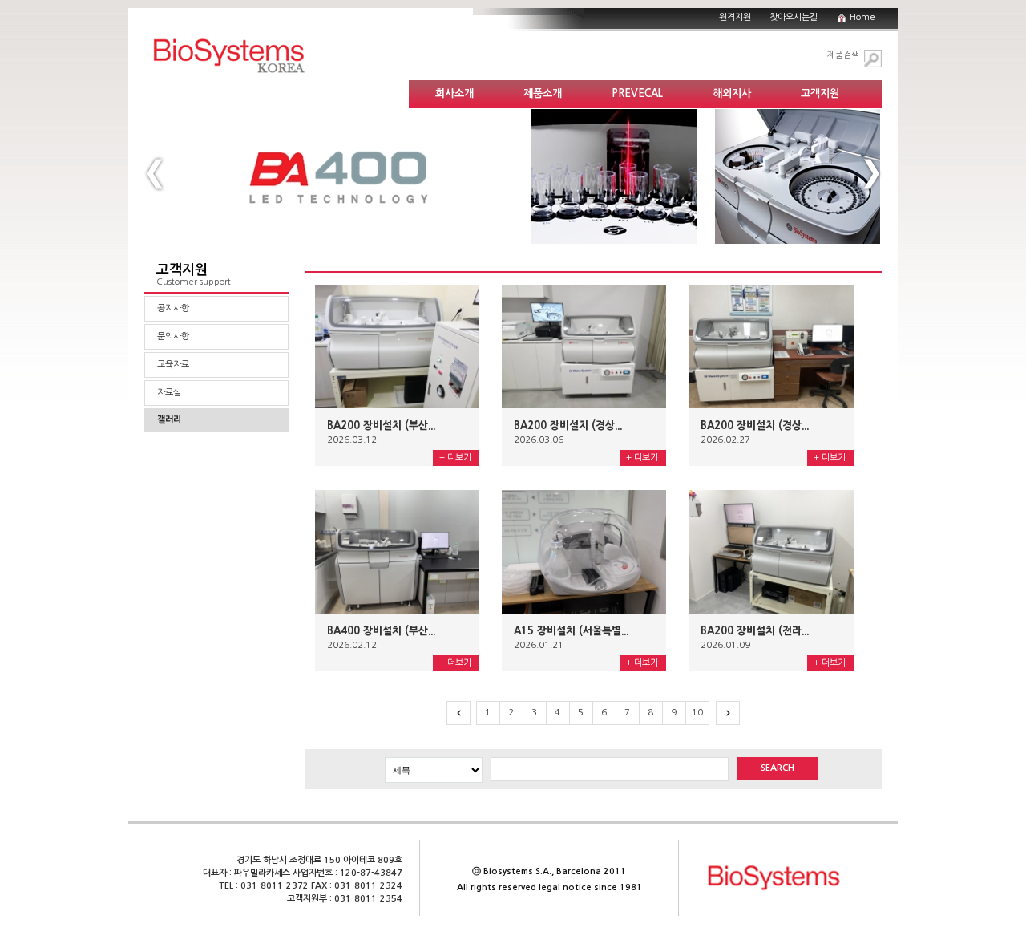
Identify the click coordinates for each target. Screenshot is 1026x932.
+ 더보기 (455, 457)
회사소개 (454, 93)
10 (697, 712)
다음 (728, 713)
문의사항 (173, 336)
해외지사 (732, 93)
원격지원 (735, 17)
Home (862, 17)
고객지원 (820, 93)
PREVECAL (637, 93)
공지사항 (173, 308)
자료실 (169, 392)
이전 (458, 713)
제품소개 (542, 93)
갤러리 (169, 419)
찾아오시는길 (794, 17)
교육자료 (173, 364)
